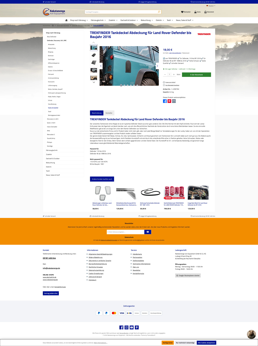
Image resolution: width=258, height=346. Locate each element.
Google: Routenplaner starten (189, 275)
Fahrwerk (51, 74)
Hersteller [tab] (109, 113)
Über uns (136, 267)
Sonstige (50, 146)
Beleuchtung (52, 48)
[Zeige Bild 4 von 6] (131, 85)
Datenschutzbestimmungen (109, 240)
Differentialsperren (53, 63)
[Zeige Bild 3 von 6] (127, 85)
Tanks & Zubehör (53, 108)
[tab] (96, 112)
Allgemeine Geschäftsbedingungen (100, 254)
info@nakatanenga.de (51, 268)
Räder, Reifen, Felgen (54, 97)
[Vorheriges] (101, 66)
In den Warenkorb (196, 74)
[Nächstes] (157, 66)
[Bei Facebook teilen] (165, 101)
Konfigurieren (167, 342)
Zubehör (49, 154)
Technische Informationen (141, 264)
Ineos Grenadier (52, 127)
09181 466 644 (210, 2)
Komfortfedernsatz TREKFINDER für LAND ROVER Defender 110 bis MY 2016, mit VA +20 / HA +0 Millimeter (174, 204)
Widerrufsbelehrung (95, 257)
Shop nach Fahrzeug (53, 33)
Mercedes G (51, 134)
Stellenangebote (138, 260)
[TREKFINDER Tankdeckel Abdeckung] (129, 66)
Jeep (48, 130)
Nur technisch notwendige (185, 342)
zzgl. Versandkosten (175, 53)
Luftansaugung (52, 85)
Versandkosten (123, 333)
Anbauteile (51, 44)
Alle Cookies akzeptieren (206, 342)
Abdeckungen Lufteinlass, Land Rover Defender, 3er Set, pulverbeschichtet (102, 204)
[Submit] (147, 232)
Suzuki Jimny (51, 138)
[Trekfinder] (204, 35)
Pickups (49, 142)
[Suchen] (159, 12)
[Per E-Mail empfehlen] (174, 101)
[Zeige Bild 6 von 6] (137, 85)
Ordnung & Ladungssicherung (57, 93)
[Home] (67, 20)
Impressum (92, 280)
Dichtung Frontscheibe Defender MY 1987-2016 (150, 204)
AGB (138, 240)
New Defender (51, 36)
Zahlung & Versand (95, 276)
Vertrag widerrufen (51, 293)
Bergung (50, 52)
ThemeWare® (151, 335)
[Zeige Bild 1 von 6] (121, 85)
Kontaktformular (60, 287)
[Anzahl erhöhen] (174, 74)
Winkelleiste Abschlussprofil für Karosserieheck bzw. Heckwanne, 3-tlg (126, 204)
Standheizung (52, 104)
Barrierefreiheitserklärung (98, 264)
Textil (49, 111)
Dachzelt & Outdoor (53, 158)
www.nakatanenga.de (50, 279)
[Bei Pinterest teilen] (169, 101)
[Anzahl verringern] (165, 74)
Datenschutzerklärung (96, 270)
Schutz (50, 100)
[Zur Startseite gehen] (54, 12)
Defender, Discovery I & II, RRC (57, 40)
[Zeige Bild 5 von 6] (134, 85)
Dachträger (51, 59)
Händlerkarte (137, 254)
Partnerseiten (137, 257)
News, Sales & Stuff (53, 175)
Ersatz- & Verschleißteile (55, 70)
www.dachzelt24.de (49, 277)
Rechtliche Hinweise (96, 267)
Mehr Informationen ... (100, 343)
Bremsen (51, 56)
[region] (124, 66)
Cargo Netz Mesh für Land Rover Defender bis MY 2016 (197, 204)
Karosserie (51, 82)
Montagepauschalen (54, 115)
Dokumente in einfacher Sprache (100, 260)
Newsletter (136, 270)
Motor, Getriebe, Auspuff (55, 89)
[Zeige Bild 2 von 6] (124, 85)
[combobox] (121, 12)
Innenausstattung (53, 78)
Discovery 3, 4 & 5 (52, 119)
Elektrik (50, 67)
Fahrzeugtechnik (51, 150)
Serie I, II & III (51, 123)
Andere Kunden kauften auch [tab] (102, 179)
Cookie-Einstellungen (96, 273)
